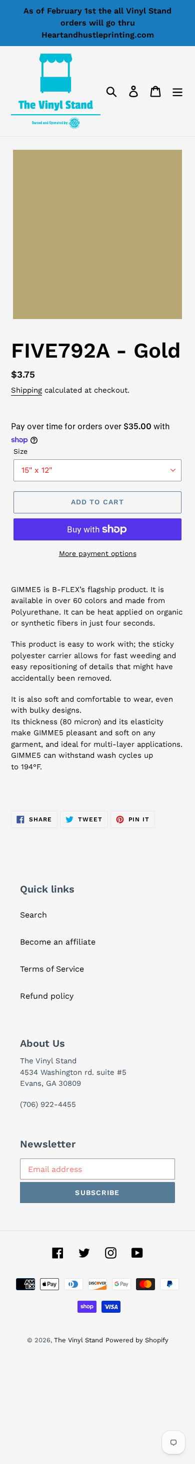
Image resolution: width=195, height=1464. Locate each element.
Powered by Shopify (137, 1340)
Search (33, 915)
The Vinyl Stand (78, 1340)
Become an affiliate (58, 942)
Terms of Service (52, 969)
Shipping (26, 390)
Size (21, 451)
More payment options (97, 553)
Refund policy (47, 996)
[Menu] (177, 91)
